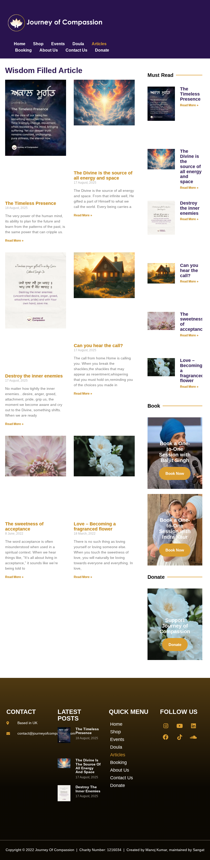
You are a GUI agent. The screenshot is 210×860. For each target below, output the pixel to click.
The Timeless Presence (30, 203)
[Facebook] (165, 737)
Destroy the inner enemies (34, 376)
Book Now (174, 473)
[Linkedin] (193, 726)
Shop (38, 44)
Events (58, 44)
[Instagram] (165, 726)
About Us (48, 50)
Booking (23, 50)
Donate (102, 50)
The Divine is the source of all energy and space (103, 175)
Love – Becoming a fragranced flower (95, 526)
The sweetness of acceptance (24, 526)
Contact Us (76, 50)
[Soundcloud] (193, 737)
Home (19, 44)
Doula (78, 44)
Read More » (14, 240)
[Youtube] (179, 726)
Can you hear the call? (98, 345)
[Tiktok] (179, 737)
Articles (99, 44)
